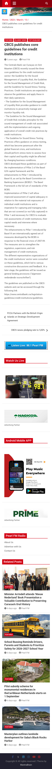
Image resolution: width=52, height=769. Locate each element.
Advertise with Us (12, 546)
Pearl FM (26, 59)
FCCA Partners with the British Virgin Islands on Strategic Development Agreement (25, 317)
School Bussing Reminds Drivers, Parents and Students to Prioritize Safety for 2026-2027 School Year (24, 645)
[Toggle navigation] (14, 3)
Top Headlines (35, 40)
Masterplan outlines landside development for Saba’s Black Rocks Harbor (25, 737)
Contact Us (9, 551)
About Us (8, 542)
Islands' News (20, 40)
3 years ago (12, 59)
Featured (9, 40)
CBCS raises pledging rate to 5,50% (28, 330)
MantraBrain (26, 765)
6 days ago (12, 608)
